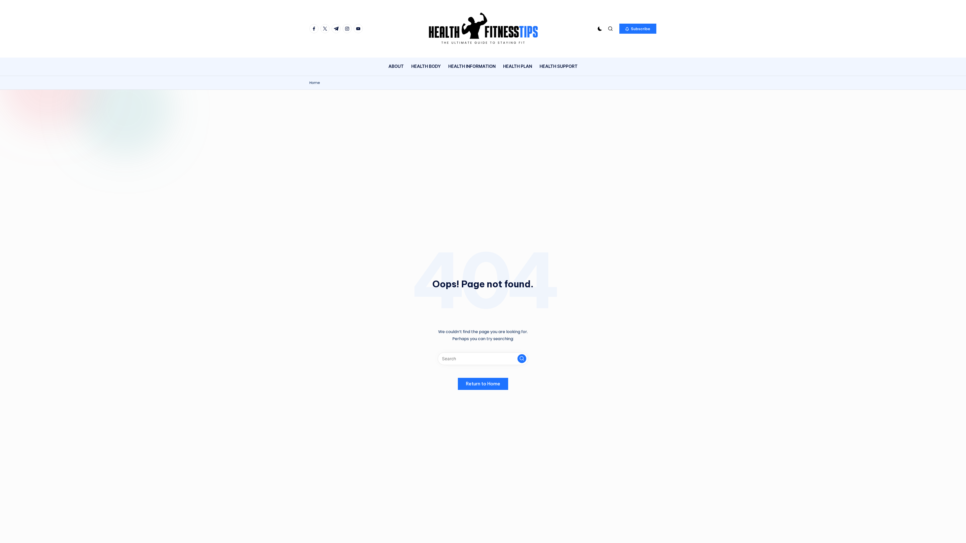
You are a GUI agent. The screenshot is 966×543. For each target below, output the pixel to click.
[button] (638, 28)
